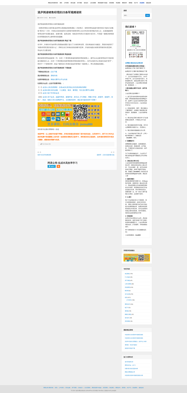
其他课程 (53, 18)
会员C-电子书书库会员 (51, 93)
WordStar (100, 390)
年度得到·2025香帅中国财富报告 (134, 338)
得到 (126, 297)
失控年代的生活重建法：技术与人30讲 (135, 341)
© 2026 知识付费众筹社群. (78, 390)
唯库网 (127, 290)
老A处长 (127, 318)
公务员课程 (128, 284)
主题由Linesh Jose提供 (110, 390)
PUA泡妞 (127, 277)
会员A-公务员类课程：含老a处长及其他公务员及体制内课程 (64, 87)
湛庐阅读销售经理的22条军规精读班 (60, 12)
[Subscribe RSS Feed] (58, 166)
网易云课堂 (128, 314)
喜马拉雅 (127, 294)
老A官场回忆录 (129, 362)
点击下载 (53, 72)
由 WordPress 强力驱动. (92, 390)
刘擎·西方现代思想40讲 (131, 368)
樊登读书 (127, 304)
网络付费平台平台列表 (59, 79)
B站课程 (127, 273)
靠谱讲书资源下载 (130, 348)
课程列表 (54, 75)
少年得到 (128, 300)
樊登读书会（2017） (130, 365)
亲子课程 (127, 280)
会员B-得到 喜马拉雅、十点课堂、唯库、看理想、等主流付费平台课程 (68, 90)
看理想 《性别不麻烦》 (131, 345)
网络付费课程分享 (130, 372)
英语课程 (127, 321)
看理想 (127, 311)
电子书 (127, 307)
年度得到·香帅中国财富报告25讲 (134, 375)
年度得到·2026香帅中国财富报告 (134, 334)
